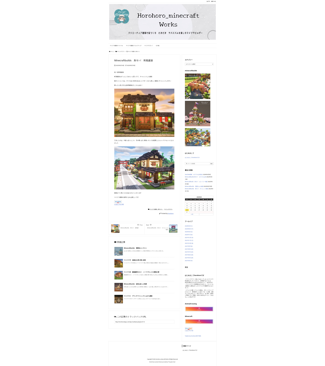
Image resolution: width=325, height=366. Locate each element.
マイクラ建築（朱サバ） (134, 51)
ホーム (112, 51)
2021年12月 (189, 237)
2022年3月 (188, 232)
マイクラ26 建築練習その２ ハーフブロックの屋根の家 (141, 272)
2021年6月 (189, 255)
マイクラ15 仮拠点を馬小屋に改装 (135, 260)
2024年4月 (188, 226)
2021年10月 (189, 243)
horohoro (171, 213)
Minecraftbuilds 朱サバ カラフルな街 (195, 177)
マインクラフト (121, 51)
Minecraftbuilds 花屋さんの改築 (194, 186)
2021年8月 (189, 249)
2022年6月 (189, 229)
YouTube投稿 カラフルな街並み (194, 174)
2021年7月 (189, 252)
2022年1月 (188, 234)
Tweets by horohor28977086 (193, 336)
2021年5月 (189, 257)
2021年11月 (189, 240)
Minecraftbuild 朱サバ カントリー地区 (196, 181)
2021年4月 (188, 260)
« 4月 (192, 214)
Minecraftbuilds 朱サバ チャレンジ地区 (196, 188)
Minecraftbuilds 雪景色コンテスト (135, 248)
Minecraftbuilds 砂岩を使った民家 (135, 284)
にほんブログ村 (119, 204)
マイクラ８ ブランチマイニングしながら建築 (138, 296)
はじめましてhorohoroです (192, 157)
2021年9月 (188, 246)
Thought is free (171, 362)
